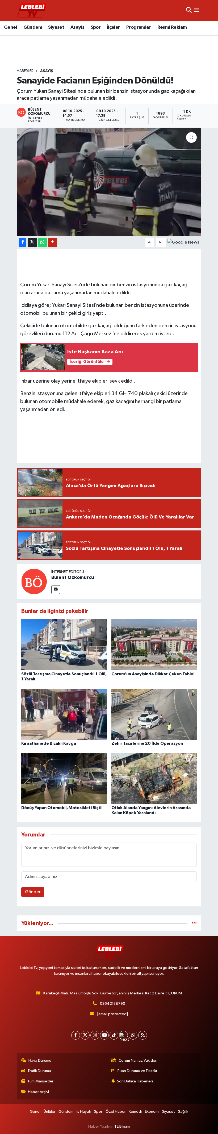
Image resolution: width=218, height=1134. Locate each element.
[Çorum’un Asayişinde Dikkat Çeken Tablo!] (154, 644)
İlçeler (113, 27)
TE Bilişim (122, 1126)
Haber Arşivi (38, 1092)
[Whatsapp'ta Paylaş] (42, 242)
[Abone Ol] (183, 242)
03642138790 (112, 1004)
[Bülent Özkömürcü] (34, 581)
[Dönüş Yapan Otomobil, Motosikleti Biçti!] (64, 778)
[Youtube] (104, 1035)
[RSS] (142, 1035)
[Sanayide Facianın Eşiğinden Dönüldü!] (109, 182)
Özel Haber (116, 1112)
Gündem (32, 27)
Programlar (138, 27)
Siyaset (56, 27)
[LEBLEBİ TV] (32, 10)
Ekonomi (152, 1112)
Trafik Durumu (39, 1071)
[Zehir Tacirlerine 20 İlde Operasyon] (154, 714)
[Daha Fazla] (52, 242)
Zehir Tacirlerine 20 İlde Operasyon (147, 743)
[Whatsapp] (133, 1035)
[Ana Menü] (196, 10)
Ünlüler (50, 1112)
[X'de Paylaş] (32, 242)
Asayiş (77, 27)
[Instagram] (94, 1035)
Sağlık (183, 1112)
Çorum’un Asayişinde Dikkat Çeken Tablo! (153, 674)
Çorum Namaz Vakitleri (138, 1060)
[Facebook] (75, 1035)
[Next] (123, 1035)
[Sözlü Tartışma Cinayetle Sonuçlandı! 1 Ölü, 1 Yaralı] (64, 644)
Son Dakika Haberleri (135, 1081)
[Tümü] (194, 923)
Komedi (135, 1112)
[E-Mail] (55, 589)
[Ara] (189, 10)
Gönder (33, 892)
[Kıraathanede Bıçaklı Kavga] (64, 714)
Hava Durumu (39, 1060)
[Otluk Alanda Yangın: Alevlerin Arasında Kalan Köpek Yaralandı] (154, 778)
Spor (96, 27)
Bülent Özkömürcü (72, 577)
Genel (10, 27)
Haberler (25, 71)
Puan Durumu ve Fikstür (137, 1071)
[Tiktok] (114, 1035)
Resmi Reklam (172, 27)
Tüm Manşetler (40, 1081)
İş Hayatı (84, 1112)
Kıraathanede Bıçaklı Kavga (48, 743)
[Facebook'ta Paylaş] (22, 242)
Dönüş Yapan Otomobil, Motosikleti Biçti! (62, 808)
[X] (85, 1035)
